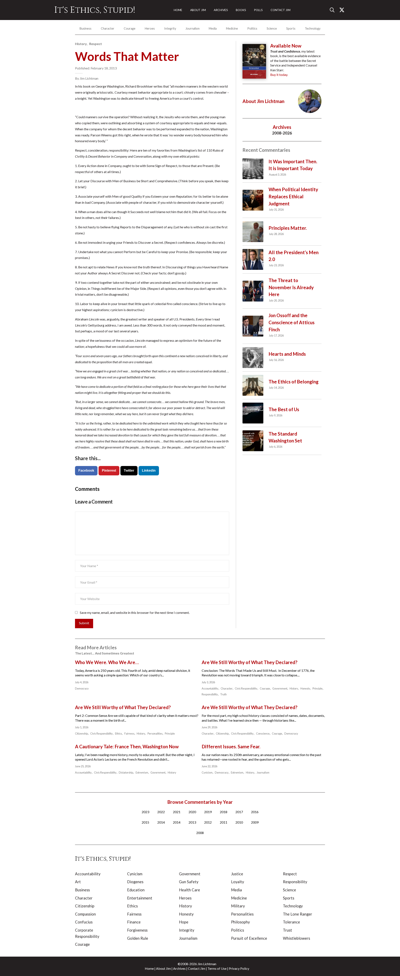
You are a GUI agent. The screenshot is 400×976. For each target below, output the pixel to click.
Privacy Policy (239, 968)
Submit (84, 623)
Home (149, 968)
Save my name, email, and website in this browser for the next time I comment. (135, 612)
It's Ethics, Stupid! (94, 10)
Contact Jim (196, 968)
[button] (334, 10)
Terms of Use (217, 968)
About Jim (163, 968)
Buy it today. (279, 75)
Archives (179, 968)
